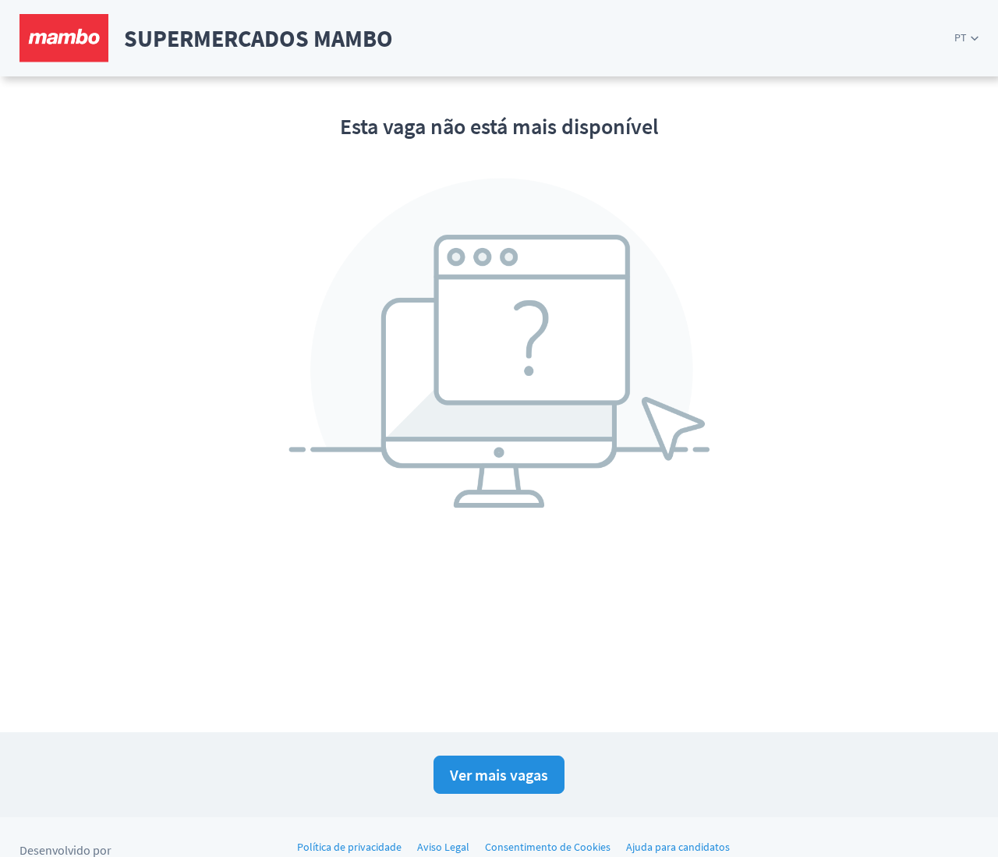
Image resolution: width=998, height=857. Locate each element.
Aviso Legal (443, 847)
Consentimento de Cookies (547, 847)
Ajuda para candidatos (678, 847)
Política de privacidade (349, 847)
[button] (966, 38)
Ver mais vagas (499, 774)
